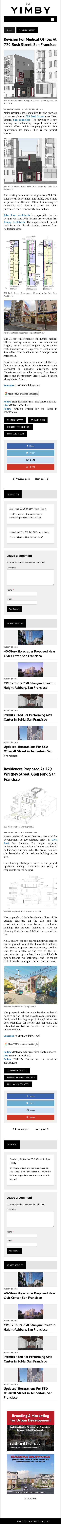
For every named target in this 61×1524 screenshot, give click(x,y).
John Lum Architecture (18, 427)
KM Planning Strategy (18, 1084)
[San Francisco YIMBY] (30, 8)
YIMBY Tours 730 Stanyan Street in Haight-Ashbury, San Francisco (29, 685)
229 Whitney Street (17, 1070)
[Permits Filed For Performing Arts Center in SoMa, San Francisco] (30, 706)
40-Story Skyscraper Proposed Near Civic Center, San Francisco (29, 653)
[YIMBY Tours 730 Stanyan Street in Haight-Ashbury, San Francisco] (30, 674)
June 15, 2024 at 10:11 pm (29, 532)
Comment (11, 567)
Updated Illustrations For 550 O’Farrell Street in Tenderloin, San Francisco (28, 751)
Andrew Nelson (13, 109)
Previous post (22, 478)
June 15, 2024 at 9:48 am (27, 508)
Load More (30, 1509)
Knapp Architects (14, 222)
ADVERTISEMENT (30, 1498)
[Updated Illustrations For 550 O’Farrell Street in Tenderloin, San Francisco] (30, 738)
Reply (43, 508)
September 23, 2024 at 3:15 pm (35, 1159)
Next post (40, 478)
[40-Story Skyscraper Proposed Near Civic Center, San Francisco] (30, 643)
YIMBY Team (32, 832)
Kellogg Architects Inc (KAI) (21, 1077)
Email (10, 598)
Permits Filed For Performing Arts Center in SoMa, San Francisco (28, 717)
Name (10, 589)
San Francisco (21, 119)
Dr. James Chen (38, 420)
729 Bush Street (35, 116)
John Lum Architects (17, 215)
